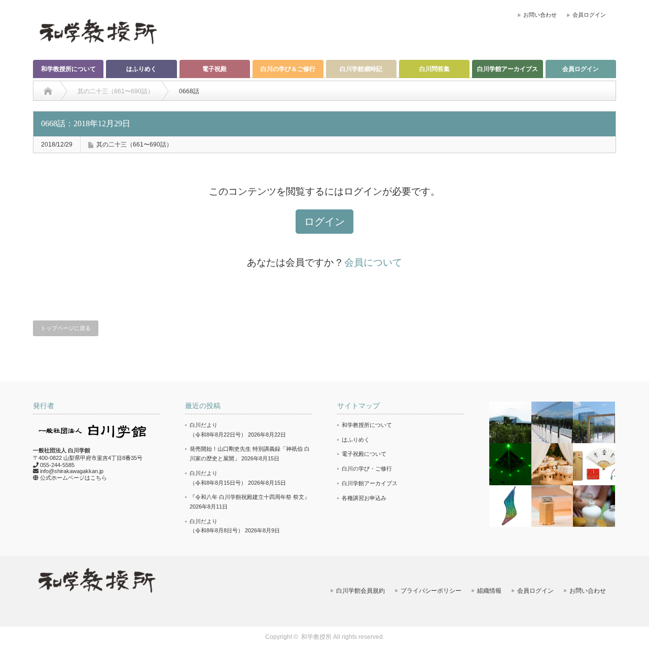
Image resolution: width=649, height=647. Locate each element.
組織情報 (489, 590)
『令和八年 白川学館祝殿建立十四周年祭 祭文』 (250, 497)
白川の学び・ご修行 (367, 468)
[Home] (48, 91)
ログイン (324, 221)
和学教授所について (68, 69)
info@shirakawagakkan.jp (71, 471)
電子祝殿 (214, 69)
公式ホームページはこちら (73, 478)
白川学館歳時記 (361, 69)
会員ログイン (589, 15)
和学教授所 (316, 636)
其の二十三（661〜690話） (134, 144)
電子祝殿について (364, 454)
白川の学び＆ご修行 (288, 69)
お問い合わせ (540, 15)
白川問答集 (434, 69)
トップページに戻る (66, 328)
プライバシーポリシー (431, 590)
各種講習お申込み (364, 498)
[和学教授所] (98, 31)
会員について (373, 262)
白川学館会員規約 (360, 590)
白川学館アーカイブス (507, 69)
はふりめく (141, 69)
